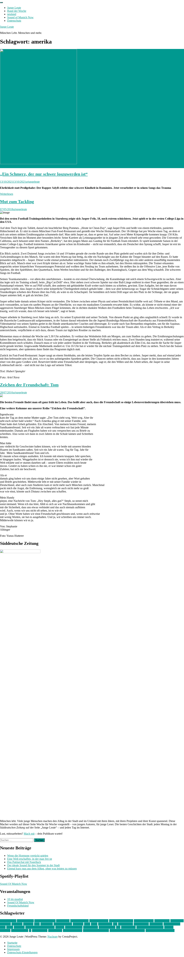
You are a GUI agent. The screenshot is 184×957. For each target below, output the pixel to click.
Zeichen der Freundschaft (160, 930)
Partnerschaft (90, 927)
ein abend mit (162, 920)
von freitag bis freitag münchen (127, 930)
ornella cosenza (73, 927)
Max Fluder (156, 924)
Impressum (13, 949)
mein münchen (172, 924)
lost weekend (125, 924)
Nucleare (52, 936)
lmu (115, 924)
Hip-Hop (28, 924)
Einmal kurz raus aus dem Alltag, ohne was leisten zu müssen (42, 868)
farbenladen (177, 920)
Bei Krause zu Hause (121, 920)
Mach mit (29, 833)
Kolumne (78, 924)
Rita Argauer (128, 927)
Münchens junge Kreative (40, 927)
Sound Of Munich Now (13, 883)
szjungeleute (33, 181)
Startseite (12, 942)
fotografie (17, 924)
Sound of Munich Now (20, 17)
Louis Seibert (141, 924)
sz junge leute (39, 930)
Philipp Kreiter (107, 927)
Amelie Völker (25, 920)
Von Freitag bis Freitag (96, 930)
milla (3, 927)
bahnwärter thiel (79, 920)
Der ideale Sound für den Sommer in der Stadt (33, 865)
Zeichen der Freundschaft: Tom (29, 384)
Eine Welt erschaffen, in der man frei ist (29, 858)
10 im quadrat (15, 899)
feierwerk (5, 924)
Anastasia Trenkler (45, 920)
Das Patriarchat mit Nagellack (24, 862)
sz (30, 930)
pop (118, 927)
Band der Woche (16, 10)
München (19, 927)
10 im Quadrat (8, 920)
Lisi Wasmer (105, 924)
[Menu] (1, 2)
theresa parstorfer (72, 930)
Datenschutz (14, 20)
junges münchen (63, 924)
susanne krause (19, 930)
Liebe (94, 924)
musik (9, 927)
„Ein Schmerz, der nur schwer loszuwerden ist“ (44, 174)
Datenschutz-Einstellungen (22, 952)
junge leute (46, 924)
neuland (11, 14)
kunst (87, 924)
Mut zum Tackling (17, 201)
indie (37, 924)
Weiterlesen (6, 193)
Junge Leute (14, 7)
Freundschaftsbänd (18, 905)
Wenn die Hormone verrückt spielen (27, 855)
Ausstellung (63, 920)
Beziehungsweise (144, 920)
